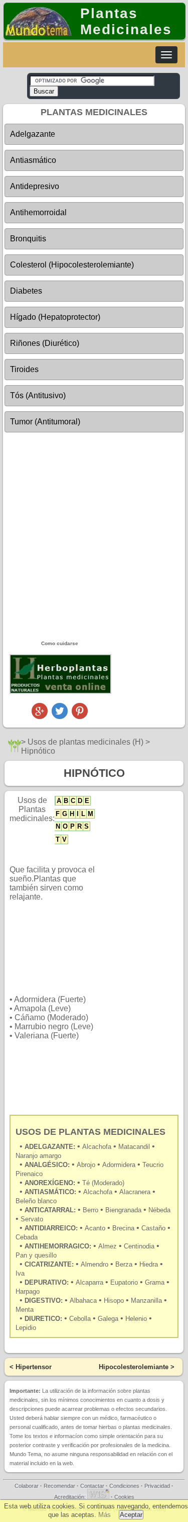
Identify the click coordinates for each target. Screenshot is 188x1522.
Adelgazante (32, 134)
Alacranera (134, 1192)
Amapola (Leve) (42, 1008)
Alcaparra (89, 1282)
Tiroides (24, 369)
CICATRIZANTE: (49, 1264)
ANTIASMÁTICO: (50, 1192)
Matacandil (135, 1146)
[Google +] (40, 716)
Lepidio (26, 1327)
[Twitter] (60, 716)
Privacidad (157, 1486)
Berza (123, 1264)
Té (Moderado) (103, 1183)
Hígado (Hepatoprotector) (55, 317)
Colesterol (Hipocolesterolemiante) (72, 264)
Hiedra (148, 1264)
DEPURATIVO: (47, 1282)
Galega (108, 1318)
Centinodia (139, 1246)
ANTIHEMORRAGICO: (58, 1246)
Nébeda (159, 1210)
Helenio (136, 1318)
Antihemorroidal (38, 212)
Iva (20, 1273)
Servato (32, 1219)
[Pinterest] (80, 716)
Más (104, 1514)
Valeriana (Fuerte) (47, 1035)
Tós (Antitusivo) (38, 395)
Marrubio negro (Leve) (54, 1026)
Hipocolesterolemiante (133, 1367)
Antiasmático (33, 160)
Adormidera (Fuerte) (50, 999)
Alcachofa (98, 1192)
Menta (25, 1309)
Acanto (96, 1228)
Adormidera (119, 1165)
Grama (154, 1282)
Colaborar (27, 1486)
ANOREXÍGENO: (50, 1183)
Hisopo (114, 1300)
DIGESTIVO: (44, 1300)
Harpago (28, 1291)
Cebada (27, 1237)
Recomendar (59, 1486)
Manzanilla (146, 1300)
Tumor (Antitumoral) (45, 421)
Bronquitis (28, 238)
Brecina (123, 1228)
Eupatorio (124, 1282)
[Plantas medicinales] (14, 749)
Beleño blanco (36, 1201)
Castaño (153, 1228)
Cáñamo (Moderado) (51, 1017)
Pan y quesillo (36, 1255)
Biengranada (124, 1210)
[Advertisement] (94, 535)
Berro (91, 1210)
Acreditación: (70, 1497)
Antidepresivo (34, 186)
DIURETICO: (43, 1318)
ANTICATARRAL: (50, 1210)
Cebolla (80, 1318)
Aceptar (131, 1514)
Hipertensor (34, 1367)
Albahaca (83, 1300)
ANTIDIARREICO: (51, 1228)
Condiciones (124, 1486)
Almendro (94, 1264)
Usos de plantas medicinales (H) (85, 742)
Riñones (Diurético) (44, 343)
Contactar (92, 1486)
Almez (107, 1246)
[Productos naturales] (60, 692)
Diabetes (26, 291)
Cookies (124, 1497)
